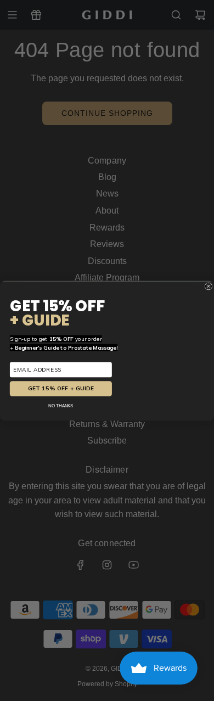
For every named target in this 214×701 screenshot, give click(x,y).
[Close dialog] (208, 286)
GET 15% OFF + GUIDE (61, 388)
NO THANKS (60, 405)
